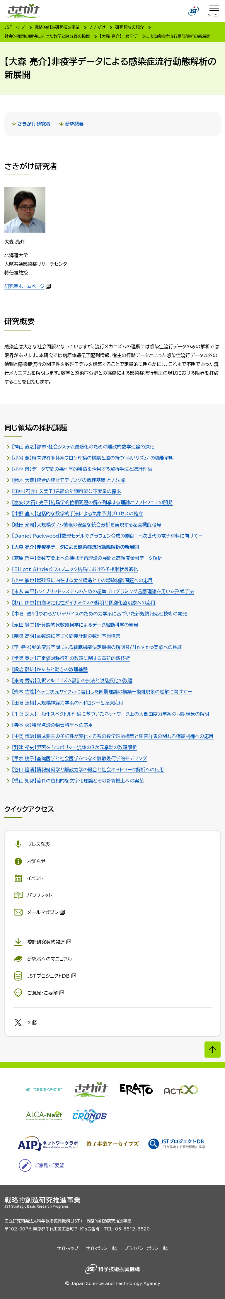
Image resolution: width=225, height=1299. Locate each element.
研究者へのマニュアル (49, 959)
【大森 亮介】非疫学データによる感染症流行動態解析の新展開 (75, 547)
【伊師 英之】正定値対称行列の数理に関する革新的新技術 (71, 658)
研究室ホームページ (24, 286)
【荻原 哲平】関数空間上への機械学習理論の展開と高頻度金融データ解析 (87, 558)
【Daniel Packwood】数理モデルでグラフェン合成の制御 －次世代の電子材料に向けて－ (107, 535)
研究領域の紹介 (129, 27)
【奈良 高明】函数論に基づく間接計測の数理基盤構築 (66, 636)
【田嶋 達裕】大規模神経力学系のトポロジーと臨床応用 (67, 702)
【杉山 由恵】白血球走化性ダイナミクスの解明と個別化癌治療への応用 (84, 602)
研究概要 (74, 124)
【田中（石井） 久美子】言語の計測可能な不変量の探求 (66, 491)
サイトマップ (68, 1248)
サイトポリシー (98, 1248)
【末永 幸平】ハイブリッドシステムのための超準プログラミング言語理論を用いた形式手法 (103, 591)
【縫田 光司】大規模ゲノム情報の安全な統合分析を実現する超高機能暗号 (86, 524)
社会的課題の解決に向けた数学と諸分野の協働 (47, 36)
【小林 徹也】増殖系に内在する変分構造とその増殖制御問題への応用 (82, 580)
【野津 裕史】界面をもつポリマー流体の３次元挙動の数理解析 (74, 747)
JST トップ (14, 27)
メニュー (214, 15)
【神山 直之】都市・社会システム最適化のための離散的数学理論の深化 (83, 446)
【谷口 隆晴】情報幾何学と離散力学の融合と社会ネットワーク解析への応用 (88, 769)
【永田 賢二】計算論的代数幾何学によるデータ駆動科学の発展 (75, 625)
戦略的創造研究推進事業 (57, 27)
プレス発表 (38, 844)
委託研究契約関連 (46, 942)
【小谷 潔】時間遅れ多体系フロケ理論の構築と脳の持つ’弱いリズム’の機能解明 (93, 458)
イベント (35, 878)
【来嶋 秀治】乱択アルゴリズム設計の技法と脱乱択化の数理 (72, 680)
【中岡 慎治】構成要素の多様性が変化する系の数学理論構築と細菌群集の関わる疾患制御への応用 (113, 736)
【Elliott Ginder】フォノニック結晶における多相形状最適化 (75, 569)
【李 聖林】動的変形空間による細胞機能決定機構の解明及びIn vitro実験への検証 (97, 647)
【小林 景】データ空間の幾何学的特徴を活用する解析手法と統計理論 (82, 469)
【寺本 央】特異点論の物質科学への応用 (52, 725)
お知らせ (36, 861)
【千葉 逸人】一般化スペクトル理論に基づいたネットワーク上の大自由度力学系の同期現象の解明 (110, 714)
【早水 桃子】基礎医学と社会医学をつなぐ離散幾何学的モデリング (79, 758)
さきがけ (97, 27)
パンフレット (39, 895)
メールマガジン (43, 912)
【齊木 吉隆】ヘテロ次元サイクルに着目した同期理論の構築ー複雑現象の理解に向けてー (102, 691)
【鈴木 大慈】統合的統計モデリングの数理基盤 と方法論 (68, 480)
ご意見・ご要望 (42, 993)
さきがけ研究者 (34, 124)
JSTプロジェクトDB (48, 976)
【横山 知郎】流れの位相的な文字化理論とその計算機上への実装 (78, 780)
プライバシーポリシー (143, 1248)
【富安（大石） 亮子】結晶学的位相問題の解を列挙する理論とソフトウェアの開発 (92, 502)
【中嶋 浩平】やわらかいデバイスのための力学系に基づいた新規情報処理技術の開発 (99, 613)
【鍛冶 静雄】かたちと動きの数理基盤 (50, 669)
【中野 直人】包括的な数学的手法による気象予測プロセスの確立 (77, 513)
